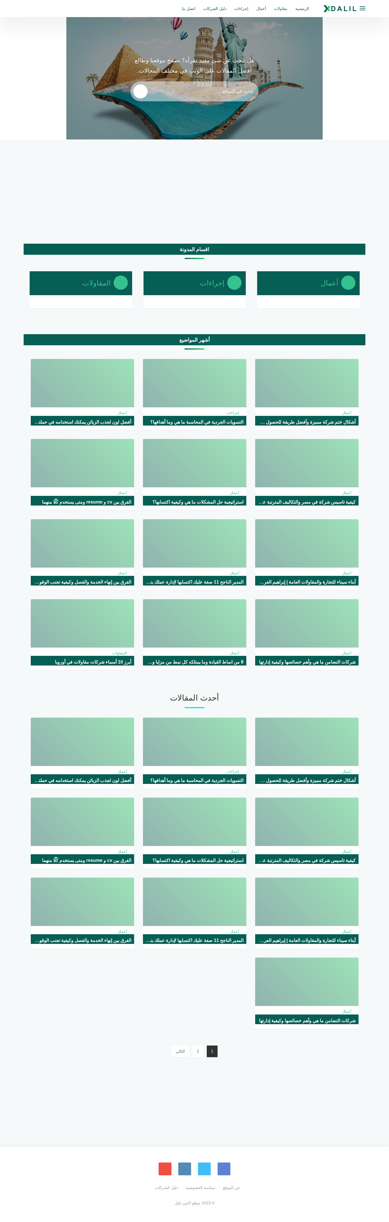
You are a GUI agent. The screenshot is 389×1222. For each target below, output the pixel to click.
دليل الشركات (214, 8)
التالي (180, 1051)
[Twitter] (204, 1169)
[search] (140, 91)
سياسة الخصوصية (200, 1187)
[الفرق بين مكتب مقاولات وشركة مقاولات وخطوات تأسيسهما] (46, 63)
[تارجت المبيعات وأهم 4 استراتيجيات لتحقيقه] (343, 124)
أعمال (261, 8)
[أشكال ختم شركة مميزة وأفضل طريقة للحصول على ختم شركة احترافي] (343, 63)
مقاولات (280, 8)
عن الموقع (231, 1187)
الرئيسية (302, 8)
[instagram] (184, 1169)
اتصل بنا (188, 8)
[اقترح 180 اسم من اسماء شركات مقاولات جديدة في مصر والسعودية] (343, 93)
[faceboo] (224, 1169)
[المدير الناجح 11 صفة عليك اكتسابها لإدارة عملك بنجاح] (46, 93)
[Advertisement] (194, 193)
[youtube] (165, 1169)
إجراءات (241, 8)
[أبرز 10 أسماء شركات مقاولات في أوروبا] (46, 32)
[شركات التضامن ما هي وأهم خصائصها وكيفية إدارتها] (46, 124)
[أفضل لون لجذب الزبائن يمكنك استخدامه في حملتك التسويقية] (343, 32)
